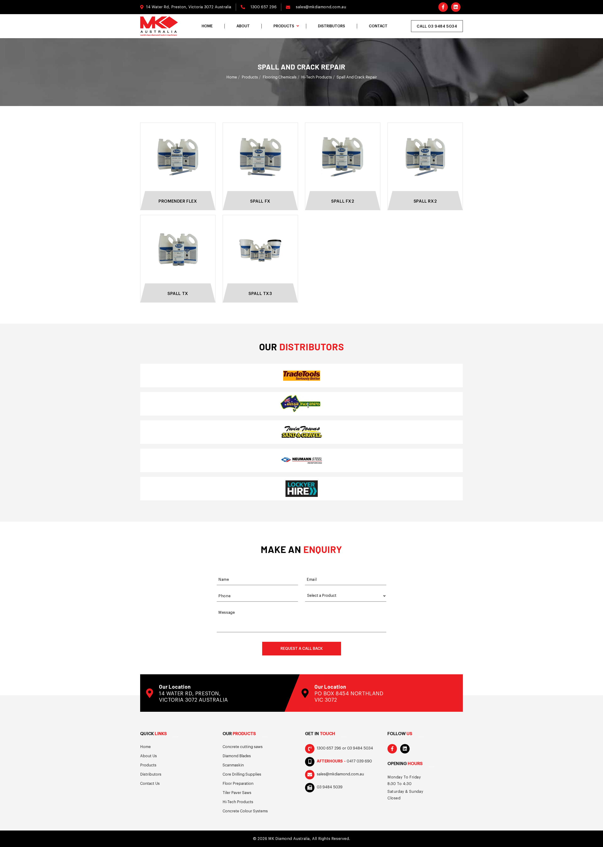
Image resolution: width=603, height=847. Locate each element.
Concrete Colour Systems (245, 811)
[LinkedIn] (455, 7)
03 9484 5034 (360, 748)
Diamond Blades (237, 756)
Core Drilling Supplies (242, 774)
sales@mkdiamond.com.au (321, 7)
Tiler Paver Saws (237, 793)
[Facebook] (443, 7)
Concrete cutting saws (243, 747)
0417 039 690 (359, 761)
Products (250, 77)
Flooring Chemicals (280, 77)
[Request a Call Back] (301, 648)
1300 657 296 (264, 7)
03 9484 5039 (329, 787)
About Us (148, 756)
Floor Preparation (238, 784)
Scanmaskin (233, 765)
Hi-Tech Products (316, 77)
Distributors (150, 774)
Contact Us (150, 784)
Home (231, 77)
